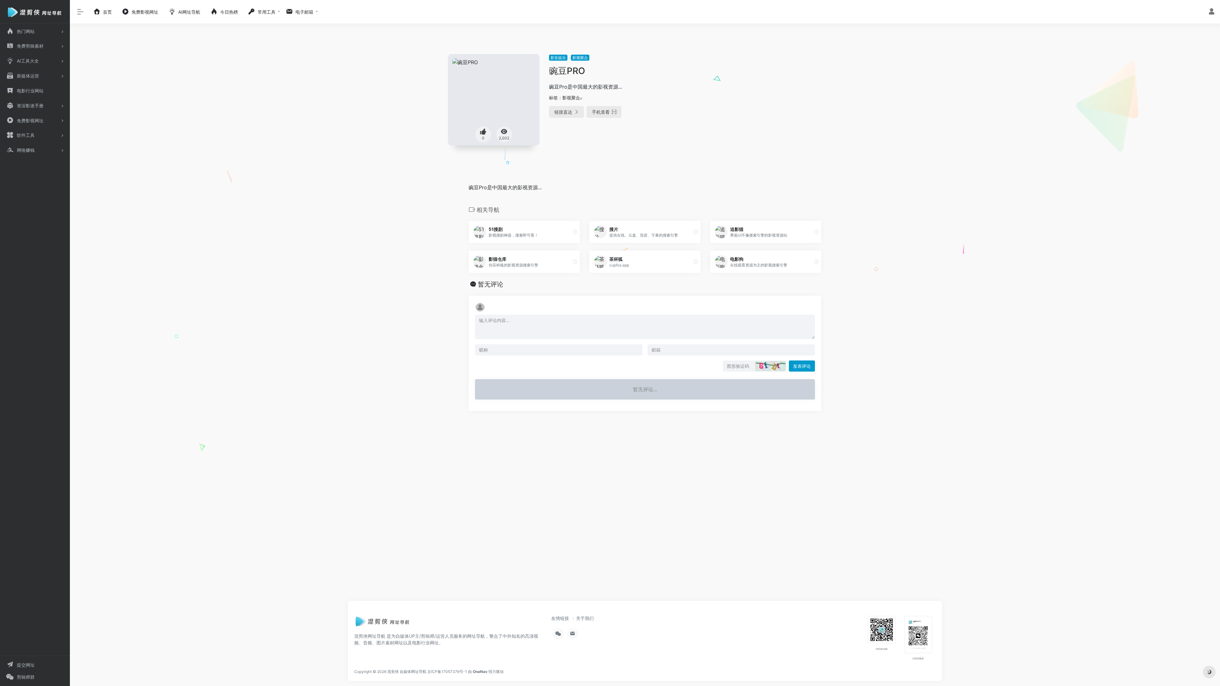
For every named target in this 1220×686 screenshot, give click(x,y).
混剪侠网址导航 (369, 636)
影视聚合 (580, 57)
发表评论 (802, 366)
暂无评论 (490, 284)
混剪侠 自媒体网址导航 (406, 671)
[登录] (1211, 12)
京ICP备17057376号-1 (447, 671)
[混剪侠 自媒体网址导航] (382, 623)
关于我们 (585, 618)
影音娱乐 (558, 57)
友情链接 (560, 618)
